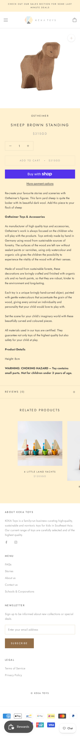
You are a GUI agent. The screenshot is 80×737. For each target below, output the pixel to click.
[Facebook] (6, 542)
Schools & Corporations (19, 591)
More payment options (40, 183)
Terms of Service (15, 668)
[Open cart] (74, 20)
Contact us (11, 585)
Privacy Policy (13, 675)
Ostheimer (40, 116)
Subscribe (19, 643)
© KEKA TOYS (40, 693)
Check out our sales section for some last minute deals (40, 5)
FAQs (8, 564)
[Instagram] (15, 542)
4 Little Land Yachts (40, 471)
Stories (9, 571)
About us (10, 578)
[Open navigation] (6, 20)
